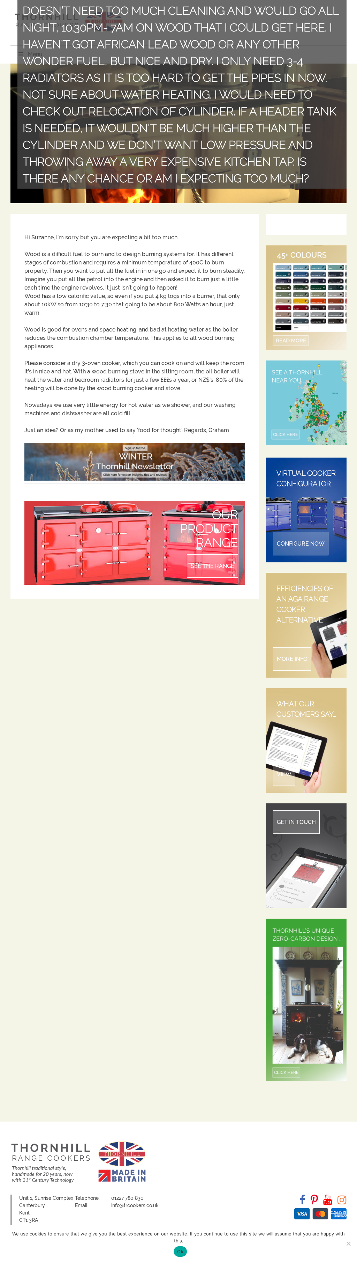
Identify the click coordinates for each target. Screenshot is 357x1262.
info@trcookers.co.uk (135, 1205)
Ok (180, 1251)
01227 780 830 (127, 1198)
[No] (348, 1243)
